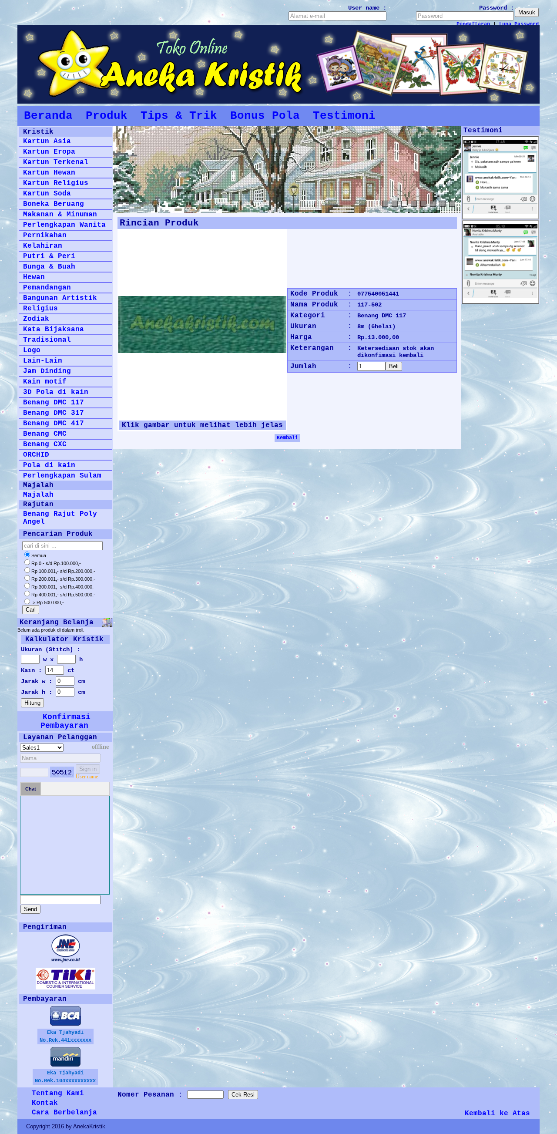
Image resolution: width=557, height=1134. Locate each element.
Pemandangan (47, 288)
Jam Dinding (47, 371)
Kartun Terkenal (55, 162)
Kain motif (45, 382)
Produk (107, 115)
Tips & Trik (179, 115)
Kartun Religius (55, 183)
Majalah (38, 495)
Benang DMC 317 (53, 413)
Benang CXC (45, 444)
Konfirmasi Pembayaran (65, 721)
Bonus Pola (265, 115)
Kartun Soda (47, 194)
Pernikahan (45, 235)
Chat (30, 788)
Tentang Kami (58, 1093)
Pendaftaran (473, 24)
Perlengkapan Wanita (64, 225)
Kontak (45, 1103)
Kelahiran (42, 246)
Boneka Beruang (53, 204)
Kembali (287, 438)
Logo (31, 350)
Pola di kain (49, 465)
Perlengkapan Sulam (62, 476)
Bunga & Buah (49, 267)
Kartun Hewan (49, 173)
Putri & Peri (49, 256)
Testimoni (344, 115)
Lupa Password (519, 24)
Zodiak (36, 319)
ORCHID (36, 455)
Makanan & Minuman (60, 215)
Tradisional (47, 340)
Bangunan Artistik (60, 298)
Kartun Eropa (49, 152)
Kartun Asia (47, 141)
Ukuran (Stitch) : (50, 649)
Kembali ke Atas (497, 1113)
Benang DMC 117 (53, 403)
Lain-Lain (42, 361)
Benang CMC (45, 434)
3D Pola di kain (55, 392)
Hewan (34, 277)
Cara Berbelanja (64, 1113)
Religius (40, 309)
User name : (367, 7)
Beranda (48, 115)
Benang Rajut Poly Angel (60, 518)
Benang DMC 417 (53, 423)
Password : (496, 7)
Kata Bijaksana (53, 329)
